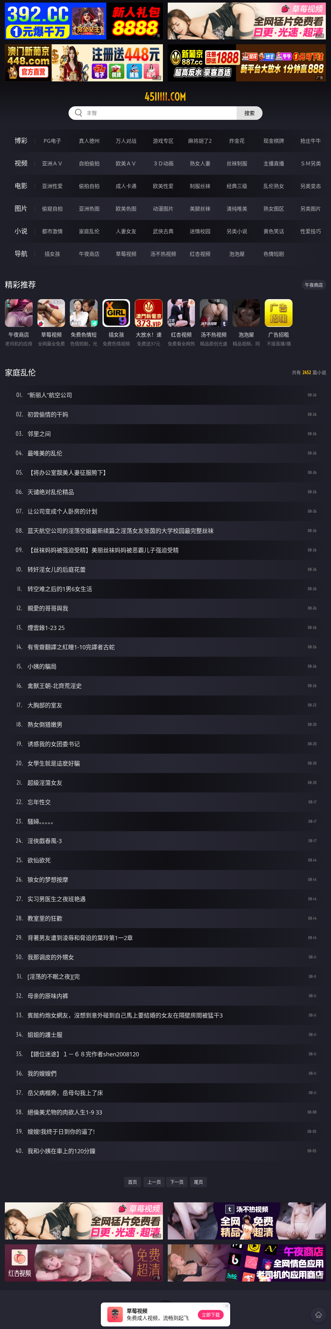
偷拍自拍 (89, 186)
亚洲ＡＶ (52, 163)
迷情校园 (200, 231)
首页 (132, 1182)
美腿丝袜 (200, 208)
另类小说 (237, 231)
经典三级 (237, 186)
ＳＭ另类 (310, 163)
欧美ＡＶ (126, 163)
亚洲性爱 (52, 186)
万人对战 (126, 140)
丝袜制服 (237, 163)
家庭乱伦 (89, 231)
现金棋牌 (273, 140)
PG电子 (52, 140)
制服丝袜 (200, 186)
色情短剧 (273, 253)
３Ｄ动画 (163, 163)
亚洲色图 (89, 208)
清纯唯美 (237, 208)
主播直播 (273, 163)
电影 (21, 186)
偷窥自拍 (52, 208)
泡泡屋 (237, 253)
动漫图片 (163, 208)
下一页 (177, 1182)
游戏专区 (163, 140)
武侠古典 (163, 231)
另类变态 (310, 186)
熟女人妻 (200, 163)
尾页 (198, 1182)
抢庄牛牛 (310, 140)
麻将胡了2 (200, 140)
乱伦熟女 (273, 186)
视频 (21, 163)
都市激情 (52, 231)
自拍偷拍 (89, 163)
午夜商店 (89, 253)
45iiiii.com (165, 96)
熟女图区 (273, 208)
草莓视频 (126, 253)
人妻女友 (126, 231)
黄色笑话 (273, 231)
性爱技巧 (310, 231)
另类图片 (310, 208)
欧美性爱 (163, 186)
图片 (21, 208)
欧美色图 (126, 208)
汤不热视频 (163, 253)
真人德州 (89, 140)
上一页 (154, 1182)
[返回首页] (318, 1315)
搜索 (249, 113)
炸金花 (237, 140)
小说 (21, 231)
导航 (21, 253)
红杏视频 (200, 253)
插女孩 (52, 253)
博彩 (21, 140)
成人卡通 (126, 186)
